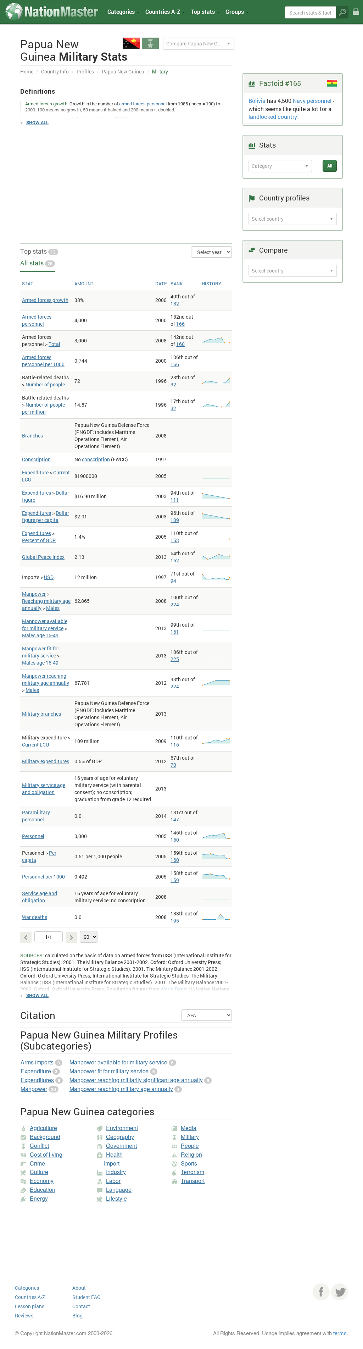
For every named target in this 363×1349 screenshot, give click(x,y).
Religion (191, 1154)
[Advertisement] (126, 181)
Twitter (339, 1291)
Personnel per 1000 (43, 876)
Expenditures (36, 492)
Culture (39, 1172)
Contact (81, 1306)
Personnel (33, 836)
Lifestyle (116, 1198)
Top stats (38, 251)
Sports (189, 1163)
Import (111, 1163)
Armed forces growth (45, 300)
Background (45, 1137)
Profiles (85, 71)
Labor (113, 1181)
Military (190, 1137)
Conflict (39, 1145)
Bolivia (257, 100)
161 (175, 631)
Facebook (321, 1291)
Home (26, 71)
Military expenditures (45, 761)
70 (173, 764)
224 (175, 604)
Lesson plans (29, 1306)
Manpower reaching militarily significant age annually (136, 1080)
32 (173, 384)
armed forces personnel (143, 103)
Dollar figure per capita (45, 516)
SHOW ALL (37, 122)
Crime (37, 1163)
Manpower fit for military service (40, 652)
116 (175, 744)
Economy (42, 1181)
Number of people (45, 384)
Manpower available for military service (44, 625)
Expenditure (35, 472)
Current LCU (35, 744)
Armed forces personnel (36, 320)
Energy (39, 1198)
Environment (122, 1128)
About (79, 1287)
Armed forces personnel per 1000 (43, 361)
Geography (120, 1137)
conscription (96, 459)
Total (54, 344)
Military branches (41, 713)
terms (340, 1333)
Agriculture (43, 1128)
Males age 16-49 (40, 635)
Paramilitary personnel (36, 816)
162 (175, 560)
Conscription (36, 459)
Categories (121, 11)
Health (114, 1154)
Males (53, 608)
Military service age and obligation (43, 788)
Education (42, 1189)
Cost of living (46, 1154)
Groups (235, 11)
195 (175, 920)
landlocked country (272, 116)
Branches (32, 435)
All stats (36, 263)
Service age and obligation (39, 897)
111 (175, 499)
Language (119, 1189)
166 (180, 323)
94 (173, 580)
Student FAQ (86, 1297)
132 (175, 303)
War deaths (34, 917)
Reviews (24, 1315)
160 (180, 344)
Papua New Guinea (123, 71)
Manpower (34, 593)
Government (121, 1145)
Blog (77, 1315)
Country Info (55, 71)
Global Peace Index (43, 557)
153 (175, 540)
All (329, 166)
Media (188, 1128)
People (190, 1145)
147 (175, 819)
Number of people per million (43, 408)
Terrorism (192, 1172)
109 (175, 520)
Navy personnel (312, 100)
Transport (193, 1181)
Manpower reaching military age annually (45, 679)
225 (175, 659)
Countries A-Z (30, 1297)
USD (49, 577)
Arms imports (37, 1062)
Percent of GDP (39, 540)
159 (175, 880)
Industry (116, 1172)
